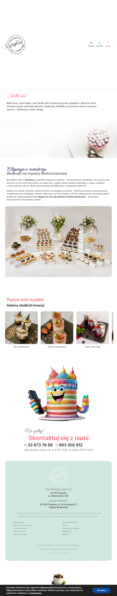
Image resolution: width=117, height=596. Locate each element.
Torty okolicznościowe (57, 513)
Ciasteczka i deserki (32, 513)
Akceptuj (101, 590)
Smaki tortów (32, 516)
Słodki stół (78, 516)
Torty (44, 513)
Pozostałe (44, 516)
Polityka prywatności (45, 545)
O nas (87, 516)
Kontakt (94, 516)
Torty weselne (19, 531)
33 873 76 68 (40, 445)
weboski (67, 553)
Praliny (70, 516)
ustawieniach (35, 593)
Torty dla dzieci (74, 513)
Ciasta (19, 513)
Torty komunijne (88, 513)
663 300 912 (71, 445)
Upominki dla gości (58, 516)
